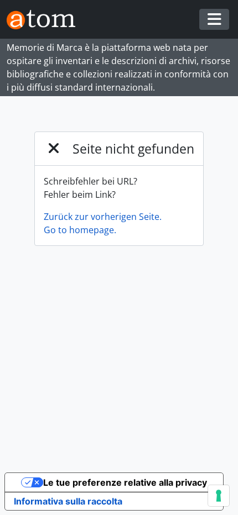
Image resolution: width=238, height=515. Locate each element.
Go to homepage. (80, 230)
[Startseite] (45, 20)
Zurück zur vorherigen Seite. (103, 217)
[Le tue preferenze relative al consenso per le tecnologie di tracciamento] (218, 495)
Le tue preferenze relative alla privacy (125, 482)
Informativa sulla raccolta (68, 501)
